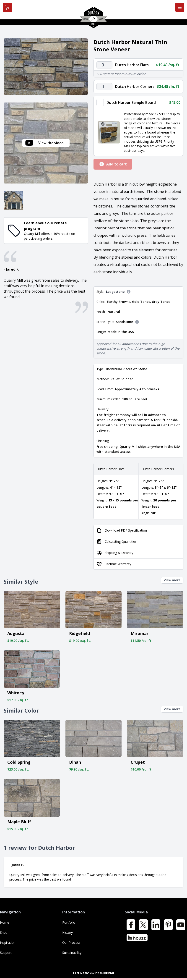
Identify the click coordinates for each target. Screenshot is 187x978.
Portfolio (68, 922)
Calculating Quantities (121, 541)
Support (6, 952)
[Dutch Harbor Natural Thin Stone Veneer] (46, 66)
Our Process (71, 942)
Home (4, 922)
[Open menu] (179, 7)
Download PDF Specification (126, 530)
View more (172, 580)
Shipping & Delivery (119, 553)
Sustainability (71, 952)
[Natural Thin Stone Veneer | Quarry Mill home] (93, 18)
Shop (4, 932)
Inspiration (8, 942)
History (67, 932)
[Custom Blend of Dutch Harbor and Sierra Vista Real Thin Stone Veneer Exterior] (14, 200)
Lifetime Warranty (118, 564)
